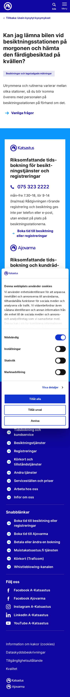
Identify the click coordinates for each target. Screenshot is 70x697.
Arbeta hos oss (26, 489)
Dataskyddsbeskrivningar (26, 652)
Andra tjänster (25, 472)
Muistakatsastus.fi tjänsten (36, 550)
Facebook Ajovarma (29, 598)
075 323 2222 (32, 187)
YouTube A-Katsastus (31, 623)
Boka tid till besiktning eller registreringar (35, 233)
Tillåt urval (35, 409)
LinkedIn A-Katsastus (31, 615)
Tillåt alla (35, 398)
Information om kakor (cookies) (30, 644)
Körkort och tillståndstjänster (28, 461)
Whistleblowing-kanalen (33, 567)
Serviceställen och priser (33, 481)
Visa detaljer (50, 387)
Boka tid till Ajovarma (31, 534)
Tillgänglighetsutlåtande (24, 660)
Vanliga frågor (22, 113)
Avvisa (35, 420)
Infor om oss (24, 497)
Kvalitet (11, 669)
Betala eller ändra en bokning (37, 542)
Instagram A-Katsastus (32, 606)
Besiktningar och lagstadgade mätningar (29, 73)
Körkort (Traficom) (29, 559)
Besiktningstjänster (30, 443)
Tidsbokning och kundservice (27, 432)
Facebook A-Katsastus (32, 590)
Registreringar (25, 451)
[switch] (60, 349)
